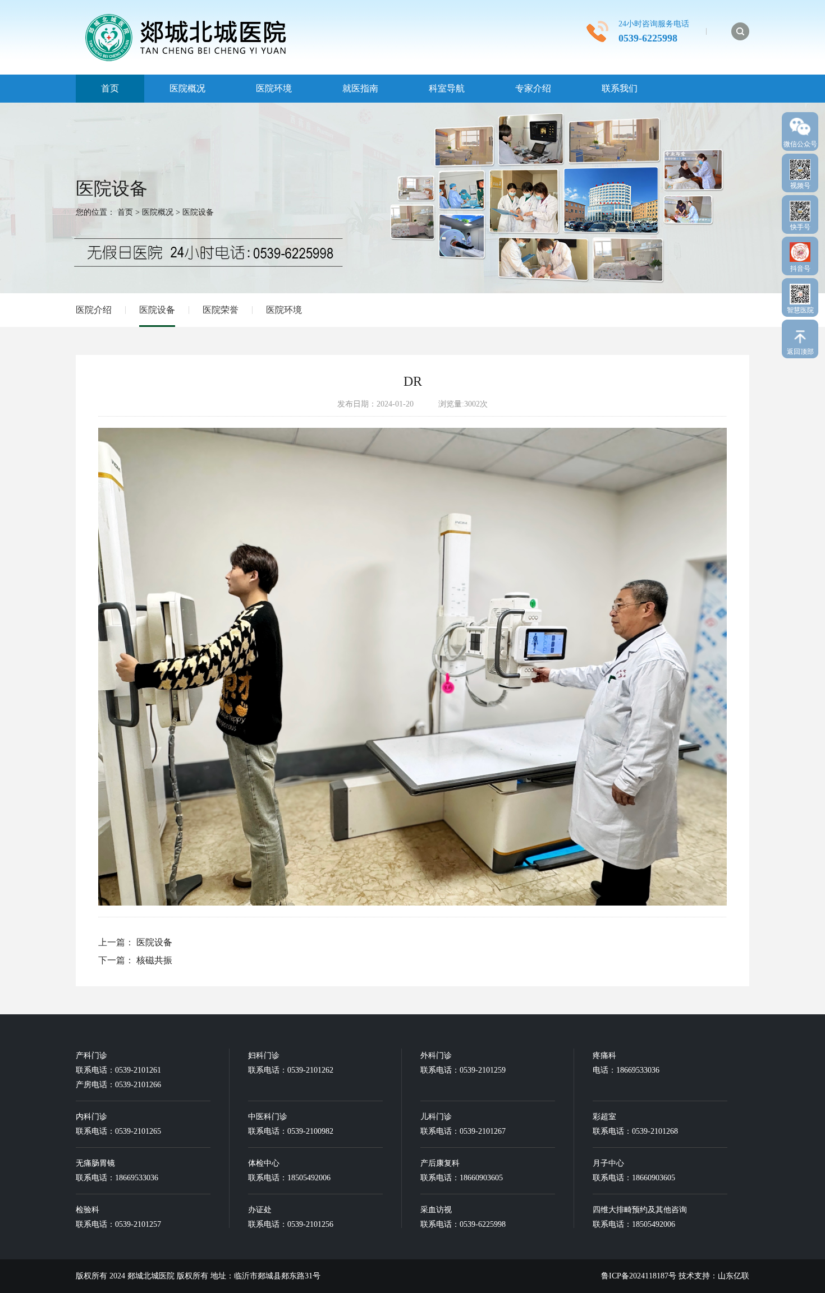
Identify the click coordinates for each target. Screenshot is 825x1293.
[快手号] (800, 208)
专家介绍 (533, 88)
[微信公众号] (800, 124)
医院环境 (274, 88)
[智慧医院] (800, 291)
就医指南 (360, 88)
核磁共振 (154, 960)
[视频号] (800, 167)
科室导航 (447, 88)
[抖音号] (800, 249)
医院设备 (198, 212)
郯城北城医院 (152, 1276)
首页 (110, 88)
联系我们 (620, 88)
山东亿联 (733, 1276)
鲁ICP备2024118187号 (638, 1276)
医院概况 (187, 88)
